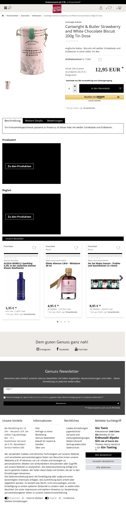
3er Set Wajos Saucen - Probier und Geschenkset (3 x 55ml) (104, 264)
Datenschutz (72, 447)
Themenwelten (12, 15)
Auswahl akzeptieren (103, 461)
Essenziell (15, 498)
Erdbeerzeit (36, 15)
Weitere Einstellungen (16, 501)
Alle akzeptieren (103, 454)
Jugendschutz (73, 431)
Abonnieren (61, 403)
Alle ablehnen (103, 467)
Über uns (40, 447)
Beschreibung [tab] (13, 120)
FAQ (37, 428)
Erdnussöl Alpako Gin (107, 439)
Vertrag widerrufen (76, 444)
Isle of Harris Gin (109, 441)
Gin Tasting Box (106, 448)
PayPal (53, 498)
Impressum (31, 489)
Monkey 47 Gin (106, 434)
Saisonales (25, 15)
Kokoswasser (101, 431)
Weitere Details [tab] (34, 120)
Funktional (68, 498)
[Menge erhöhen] (75, 86)
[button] (94, 98)
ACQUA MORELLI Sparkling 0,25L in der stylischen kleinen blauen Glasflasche (20, 265)
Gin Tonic (101, 428)
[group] (63, 284)
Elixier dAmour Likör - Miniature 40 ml (63, 264)
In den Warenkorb (100, 88)
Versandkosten (89, 108)
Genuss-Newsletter (45, 437)
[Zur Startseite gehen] (3, 15)
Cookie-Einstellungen (77, 428)
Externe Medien (35, 498)
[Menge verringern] (75, 90)
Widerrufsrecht (74, 441)
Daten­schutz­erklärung (55, 492)
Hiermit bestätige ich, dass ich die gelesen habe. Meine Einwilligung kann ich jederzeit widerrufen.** (54, 397)
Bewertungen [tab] (55, 120)
